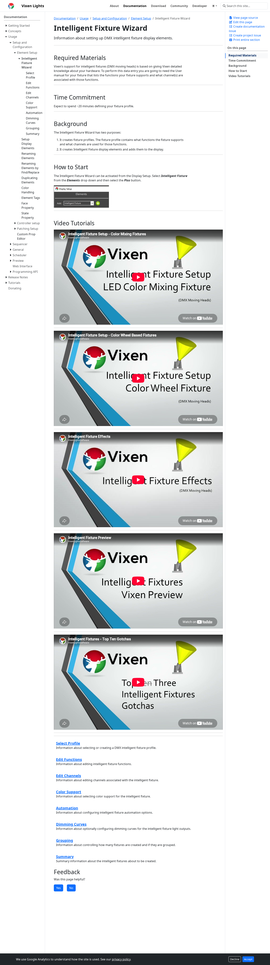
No (71, 888)
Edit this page (242, 22)
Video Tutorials (239, 76)
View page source (245, 18)
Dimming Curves (71, 824)
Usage (84, 18)
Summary (65, 856)
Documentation (65, 18)
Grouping (64, 840)
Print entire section (246, 40)
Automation (67, 808)
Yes (58, 888)
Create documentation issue (247, 28)
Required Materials (242, 55)
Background (237, 66)
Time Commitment (242, 60)
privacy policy (121, 959)
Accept (248, 959)
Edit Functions (69, 759)
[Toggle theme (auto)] (214, 6)
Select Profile (68, 743)
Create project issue (247, 35)
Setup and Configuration (110, 18)
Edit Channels (68, 775)
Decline (234, 959)
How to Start (237, 71)
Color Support (68, 791)
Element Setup (141, 18)
